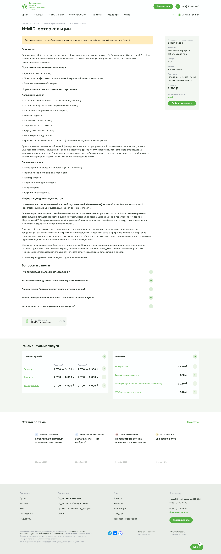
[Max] (120, 537)
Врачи (25, 14)
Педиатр (28, 369)
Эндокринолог (31, 385)
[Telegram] (110, 537)
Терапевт (28, 377)
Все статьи (192, 422)
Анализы (38, 14)
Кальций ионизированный (127, 375)
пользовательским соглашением (51, 534)
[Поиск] (173, 14)
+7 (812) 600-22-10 (178, 502)
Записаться (163, 6)
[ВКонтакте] (115, 537)
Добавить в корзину (182, 103)
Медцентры (113, 14)
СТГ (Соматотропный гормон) (128, 392)
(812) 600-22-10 (190, 6)
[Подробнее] (104, 368)
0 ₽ (199, 546)
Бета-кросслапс (122, 366)
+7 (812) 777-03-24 (178, 508)
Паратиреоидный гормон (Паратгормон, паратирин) (138, 383)
